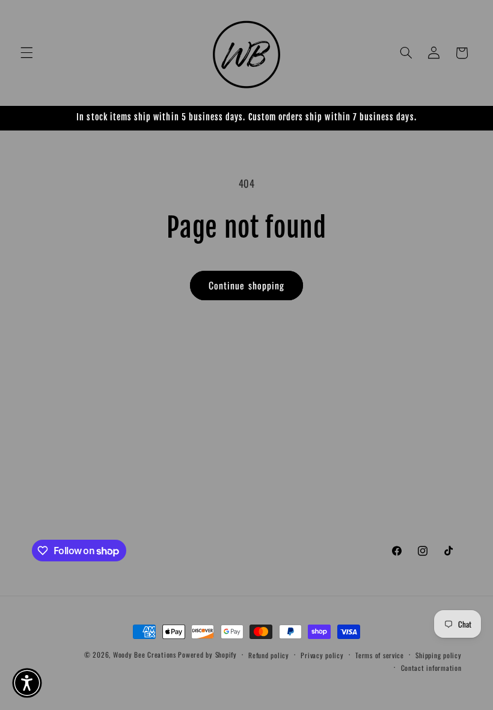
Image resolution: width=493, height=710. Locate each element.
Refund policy (268, 655)
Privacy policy (322, 655)
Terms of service (379, 655)
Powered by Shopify (207, 654)
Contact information (431, 667)
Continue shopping (246, 285)
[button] (26, 53)
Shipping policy (438, 655)
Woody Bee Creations (144, 654)
